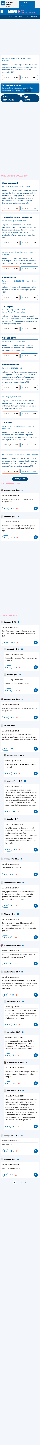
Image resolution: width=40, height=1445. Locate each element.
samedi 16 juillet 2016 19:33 (14, 824)
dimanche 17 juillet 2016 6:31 (14, 1068)
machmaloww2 (10, 946)
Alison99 (7, 1159)
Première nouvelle (10, 365)
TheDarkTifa (12, 1091)
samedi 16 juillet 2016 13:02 (10, 951)
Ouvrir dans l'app (25, 4)
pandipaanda (9, 1136)
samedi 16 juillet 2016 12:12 (10, 864)
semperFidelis (9, 490)
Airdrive (7, 914)
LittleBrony (11, 1002)
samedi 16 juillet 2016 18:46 (11, 1165)
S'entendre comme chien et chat (17, 218)
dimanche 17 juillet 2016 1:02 (14, 1037)
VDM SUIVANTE (28, 98)
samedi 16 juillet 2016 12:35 (10, 888)
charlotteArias (9, 972)
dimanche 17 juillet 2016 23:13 (14, 1096)
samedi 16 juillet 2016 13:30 (10, 1141)
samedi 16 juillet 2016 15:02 (14, 680)
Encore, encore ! (20, 479)
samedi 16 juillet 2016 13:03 (10, 977)
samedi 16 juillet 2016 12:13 (13, 761)
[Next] (25, 1182)
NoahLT (10, 675)
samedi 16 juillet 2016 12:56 (10, 919)
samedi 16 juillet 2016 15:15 (13, 1007)
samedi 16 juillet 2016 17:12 (13, 786)
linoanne (7, 517)
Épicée (21, 17)
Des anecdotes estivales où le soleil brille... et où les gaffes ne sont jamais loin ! (20, 88)
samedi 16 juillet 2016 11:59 (10, 522)
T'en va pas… (8, 307)
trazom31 (11, 649)
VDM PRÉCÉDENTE (8, 98)
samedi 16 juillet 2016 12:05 (10, 495)
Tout (4, 17)
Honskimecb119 (10, 883)
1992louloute (9, 859)
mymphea (11, 1032)
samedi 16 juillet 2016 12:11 (10, 731)
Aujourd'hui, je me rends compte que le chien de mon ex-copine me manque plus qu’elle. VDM (19, 289)
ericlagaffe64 (12, 781)
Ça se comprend (10, 183)
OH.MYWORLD (13, 1063)
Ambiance (7, 423)
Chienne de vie (9, 278)
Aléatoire (13, 17)
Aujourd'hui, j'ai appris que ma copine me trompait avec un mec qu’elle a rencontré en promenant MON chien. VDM (18, 348)
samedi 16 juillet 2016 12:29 (14, 654)
